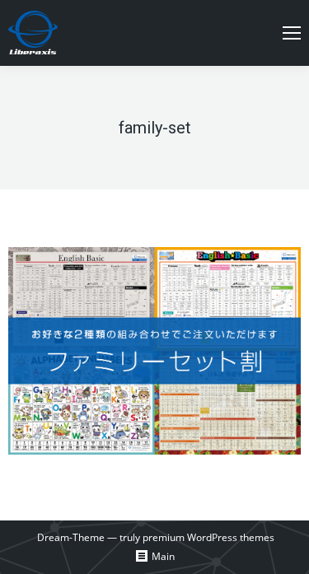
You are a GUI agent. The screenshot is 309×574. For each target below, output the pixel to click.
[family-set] (154, 351)
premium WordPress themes (208, 537)
